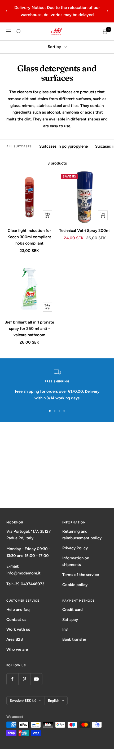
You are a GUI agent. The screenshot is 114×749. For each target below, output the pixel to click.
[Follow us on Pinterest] (24, 679)
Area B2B (14, 639)
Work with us (18, 629)
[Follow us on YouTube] (36, 679)
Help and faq (18, 609)
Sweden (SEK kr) (23, 701)
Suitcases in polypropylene (63, 146)
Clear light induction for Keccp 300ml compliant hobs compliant (29, 237)
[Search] (18, 31)
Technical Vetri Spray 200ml (85, 230)
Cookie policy (74, 584)
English (53, 701)
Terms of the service (80, 574)
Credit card (72, 609)
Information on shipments (75, 561)
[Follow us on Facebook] (12, 679)
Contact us (16, 619)
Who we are (17, 649)
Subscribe (57, 488)
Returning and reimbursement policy (82, 535)
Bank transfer (74, 639)
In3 (65, 629)
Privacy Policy (75, 548)
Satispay (70, 619)
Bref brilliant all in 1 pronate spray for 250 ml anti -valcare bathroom (29, 328)
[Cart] (105, 31)
